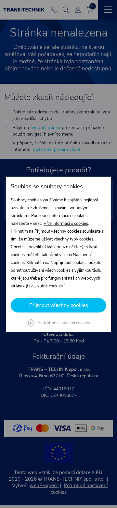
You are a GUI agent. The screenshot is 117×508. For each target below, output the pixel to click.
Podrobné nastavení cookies (64, 323)
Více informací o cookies (66, 223)
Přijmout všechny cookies (58, 305)
